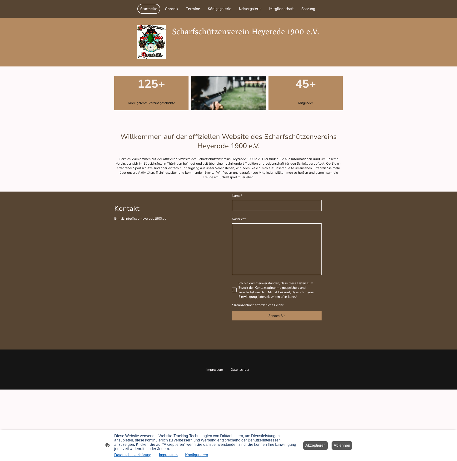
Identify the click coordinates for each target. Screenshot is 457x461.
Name (237, 195)
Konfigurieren (196, 455)
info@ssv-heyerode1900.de (145, 218)
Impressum (168, 455)
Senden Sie (276, 316)
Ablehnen (342, 445)
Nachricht (239, 219)
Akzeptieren (315, 445)
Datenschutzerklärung (132, 455)
